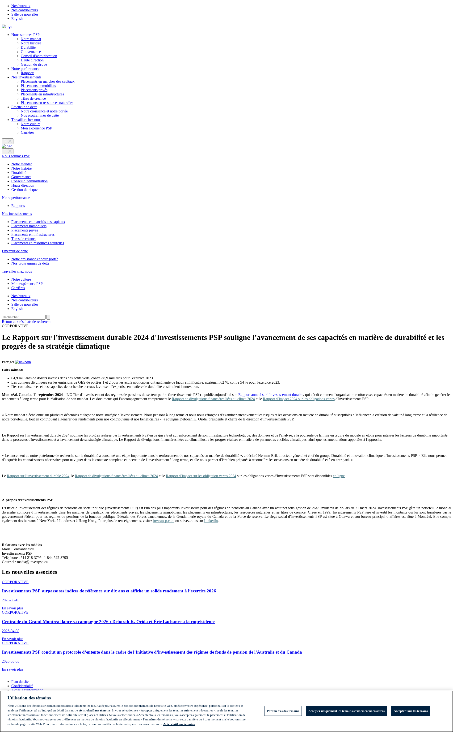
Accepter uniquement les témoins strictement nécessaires (346, 711)
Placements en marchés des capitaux (48, 81)
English (17, 19)
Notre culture (30, 124)
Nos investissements (26, 77)
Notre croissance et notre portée (44, 111)
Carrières (27, 132)
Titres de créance (33, 98)
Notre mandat (31, 39)
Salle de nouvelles (24, 14)
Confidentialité (22, 686)
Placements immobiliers (38, 86)
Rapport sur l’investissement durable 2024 (38, 476)
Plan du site (20, 682)
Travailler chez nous (26, 120)
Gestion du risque (34, 64)
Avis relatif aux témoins (94, 710)
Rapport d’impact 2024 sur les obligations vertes (299, 399)
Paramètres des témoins (283, 711)
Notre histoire (31, 43)
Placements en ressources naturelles (47, 103)
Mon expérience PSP (36, 128)
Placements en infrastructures (42, 94)
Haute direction (32, 60)
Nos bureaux (20, 6)
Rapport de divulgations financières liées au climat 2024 (213, 399)
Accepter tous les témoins (411, 711)
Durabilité (28, 47)
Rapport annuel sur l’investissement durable (270, 395)
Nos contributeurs (24, 10)
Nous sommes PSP (25, 35)
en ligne (339, 476)
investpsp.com (163, 521)
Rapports (27, 73)
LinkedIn (211, 521)
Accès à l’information (27, 690)
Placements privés (34, 90)
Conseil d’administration (39, 56)
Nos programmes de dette (40, 115)
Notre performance (25, 69)
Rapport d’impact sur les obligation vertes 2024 (201, 476)
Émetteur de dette (24, 107)
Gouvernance (31, 52)
